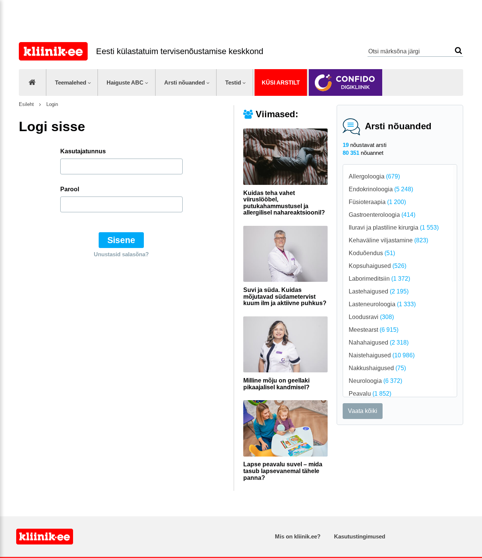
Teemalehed (70, 82)
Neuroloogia (375, 381)
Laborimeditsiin (379, 278)
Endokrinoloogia (381, 189)
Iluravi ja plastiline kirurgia (394, 227)
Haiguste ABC (125, 82)
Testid (233, 82)
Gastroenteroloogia (382, 215)
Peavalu (370, 393)
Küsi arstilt (281, 82)
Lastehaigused (379, 291)
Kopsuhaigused (377, 266)
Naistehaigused (382, 355)
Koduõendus (372, 253)
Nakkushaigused (377, 368)
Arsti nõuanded (184, 82)
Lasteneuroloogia (382, 304)
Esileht (26, 104)
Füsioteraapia (377, 202)
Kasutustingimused (359, 536)
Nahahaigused (379, 342)
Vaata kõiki (362, 411)
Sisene (121, 240)
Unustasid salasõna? (121, 254)
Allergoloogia (374, 176)
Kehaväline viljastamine (388, 240)
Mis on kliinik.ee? (297, 536)
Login (51, 104)
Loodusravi (371, 317)
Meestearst (373, 330)
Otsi (458, 50)
